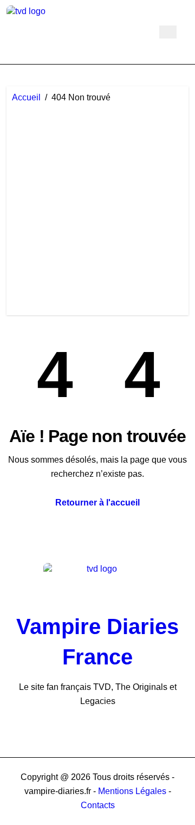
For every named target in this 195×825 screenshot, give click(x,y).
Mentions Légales (133, 791)
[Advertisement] (97, 206)
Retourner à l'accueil (97, 502)
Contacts (98, 805)
